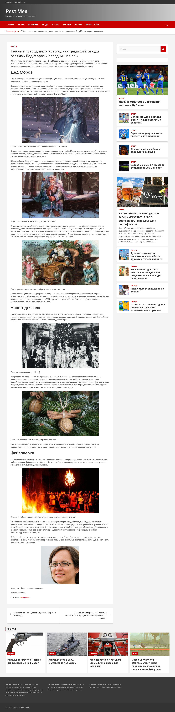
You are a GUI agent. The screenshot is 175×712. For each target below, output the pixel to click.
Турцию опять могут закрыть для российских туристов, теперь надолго (146, 256)
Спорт (55, 24)
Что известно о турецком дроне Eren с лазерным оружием (105, 662)
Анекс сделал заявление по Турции (147, 290)
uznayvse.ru (25, 597)
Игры (21, 24)
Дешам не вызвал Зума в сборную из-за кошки (146, 150)
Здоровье (33, 24)
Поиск (163, 49)
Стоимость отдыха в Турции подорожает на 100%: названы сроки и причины (148, 307)
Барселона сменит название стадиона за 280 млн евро (147, 166)
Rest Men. (17, 11)
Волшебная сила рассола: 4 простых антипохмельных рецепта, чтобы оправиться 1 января (85, 615)
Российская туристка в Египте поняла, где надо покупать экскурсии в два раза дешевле (146, 274)
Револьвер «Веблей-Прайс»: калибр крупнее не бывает (24, 661)
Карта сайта (93, 24)
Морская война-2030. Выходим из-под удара (62, 661)
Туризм (67, 24)
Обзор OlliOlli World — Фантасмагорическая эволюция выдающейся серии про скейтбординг (146, 664)
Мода (45, 24)
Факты (78, 24)
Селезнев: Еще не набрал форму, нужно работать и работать (146, 119)
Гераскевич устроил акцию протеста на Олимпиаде (147, 135)
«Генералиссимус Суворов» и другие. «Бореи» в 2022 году (35, 614)
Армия (10, 24)
